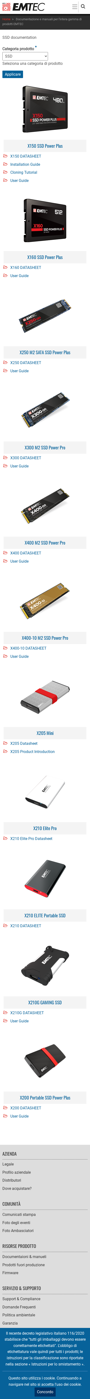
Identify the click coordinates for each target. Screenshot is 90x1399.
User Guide (19, 180)
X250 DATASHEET (25, 362)
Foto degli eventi (16, 1222)
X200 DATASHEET (25, 1108)
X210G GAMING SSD (45, 1002)
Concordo (45, 1392)
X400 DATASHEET (25, 553)
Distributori (11, 1180)
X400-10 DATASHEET (28, 648)
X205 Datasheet (23, 743)
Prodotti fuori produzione (23, 1265)
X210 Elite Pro (45, 828)
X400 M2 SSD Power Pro (45, 542)
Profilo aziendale (16, 1172)
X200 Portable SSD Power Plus (45, 1097)
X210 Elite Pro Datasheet (31, 838)
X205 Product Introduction (32, 751)
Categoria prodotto (18, 49)
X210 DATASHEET (25, 926)
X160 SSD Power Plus (45, 256)
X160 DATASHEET (25, 267)
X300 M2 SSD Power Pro (45, 447)
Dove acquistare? (17, 1188)
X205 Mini (45, 732)
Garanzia (10, 1323)
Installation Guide (25, 164)
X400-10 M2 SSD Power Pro (45, 637)
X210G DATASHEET (27, 1013)
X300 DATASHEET (25, 458)
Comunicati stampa (19, 1214)
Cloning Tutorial (23, 172)
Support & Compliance (21, 1299)
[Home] (23, 6)
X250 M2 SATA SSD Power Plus (45, 352)
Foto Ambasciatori (18, 1230)
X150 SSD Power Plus (45, 145)
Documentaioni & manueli (24, 1256)
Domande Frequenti (19, 1307)
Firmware (10, 1273)
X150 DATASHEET (25, 156)
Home (6, 19)
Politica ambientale (18, 1315)
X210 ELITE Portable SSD (45, 915)
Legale (8, 1164)
